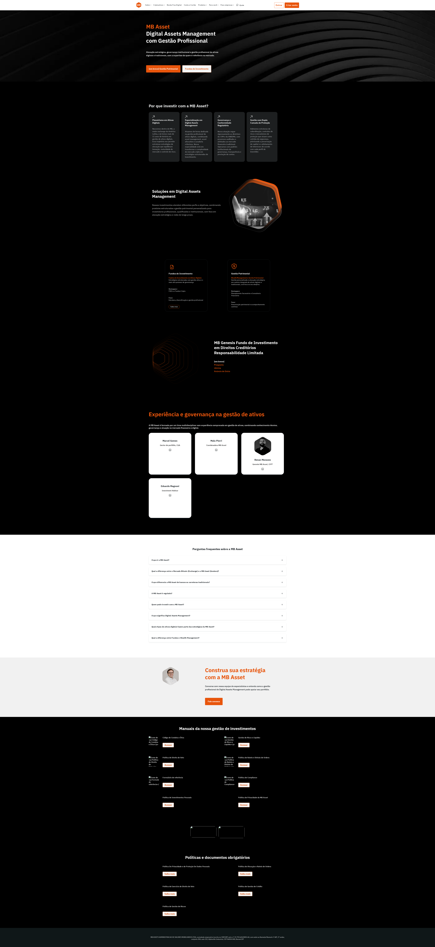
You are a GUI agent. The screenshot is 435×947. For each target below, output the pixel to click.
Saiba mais (174, 307)
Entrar (279, 5)
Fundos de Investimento (196, 69)
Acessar (168, 745)
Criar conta (292, 5)
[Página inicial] (139, 5)
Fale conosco (214, 701)
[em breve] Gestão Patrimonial (163, 69)
